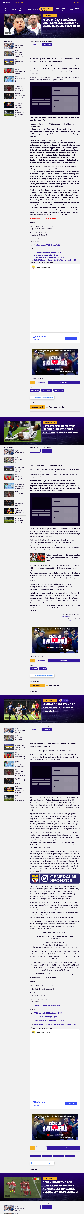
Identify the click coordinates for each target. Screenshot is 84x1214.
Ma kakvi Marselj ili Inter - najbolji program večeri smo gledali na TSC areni (19, 114)
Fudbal (17, 59)
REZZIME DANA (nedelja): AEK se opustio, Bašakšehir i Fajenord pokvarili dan (20, 63)
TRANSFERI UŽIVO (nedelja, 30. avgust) (19, 105)
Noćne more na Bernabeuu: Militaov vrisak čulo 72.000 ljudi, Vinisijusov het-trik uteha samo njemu (63, 557)
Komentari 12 (35, 1207)
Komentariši (47, 44)
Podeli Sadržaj (49, 15)
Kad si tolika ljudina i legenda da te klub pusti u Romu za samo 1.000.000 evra (20, 71)
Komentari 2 (35, 729)
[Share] (32, 382)
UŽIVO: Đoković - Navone (20, 46)
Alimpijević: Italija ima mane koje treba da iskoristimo (20, 97)
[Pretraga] (69, 2)
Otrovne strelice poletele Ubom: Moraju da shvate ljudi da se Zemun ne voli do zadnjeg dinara (20, 80)
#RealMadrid (66, 617)
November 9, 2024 (67, 621)
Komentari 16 (35, 451)
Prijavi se (76, 2)
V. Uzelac (65, 700)
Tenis (16, 44)
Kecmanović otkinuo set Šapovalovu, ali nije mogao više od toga (19, 54)
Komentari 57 (35, 44)
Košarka (17, 93)
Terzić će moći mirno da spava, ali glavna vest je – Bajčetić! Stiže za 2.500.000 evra (20, 88)
